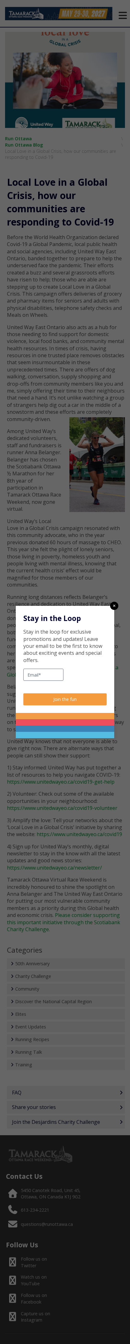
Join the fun (65, 699)
